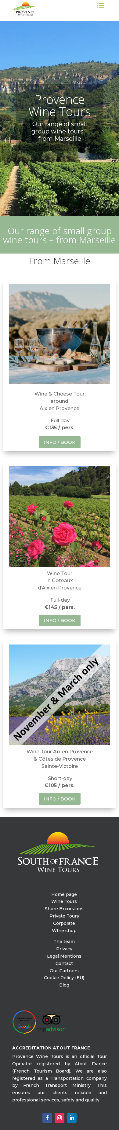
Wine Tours (64, 901)
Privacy (64, 949)
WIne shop (64, 930)
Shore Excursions (64, 908)
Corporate (64, 923)
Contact (64, 963)
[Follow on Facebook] (47, 1118)
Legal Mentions (64, 956)
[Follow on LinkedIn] (72, 1118)
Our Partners (64, 970)
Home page (64, 894)
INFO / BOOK (59, 442)
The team (64, 941)
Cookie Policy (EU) (64, 977)
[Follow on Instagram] (59, 1118)
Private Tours (64, 916)
